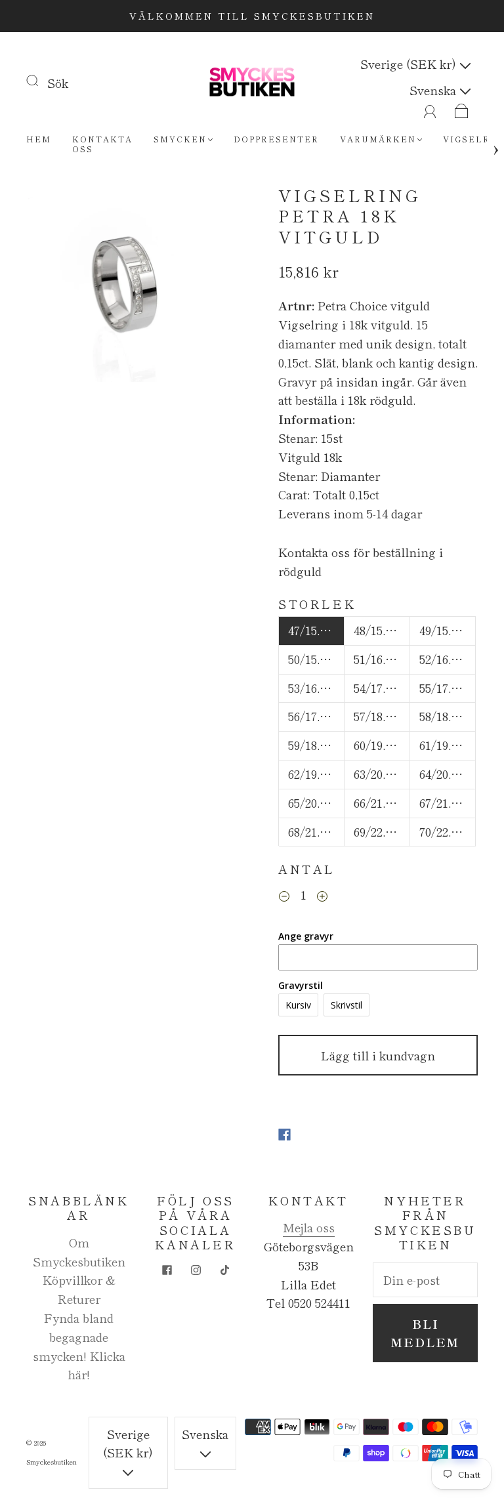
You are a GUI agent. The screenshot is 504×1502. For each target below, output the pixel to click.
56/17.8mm (316, 715)
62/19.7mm (316, 773)
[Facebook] (284, 1134)
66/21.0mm (382, 802)
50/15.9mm (316, 658)
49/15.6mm (447, 629)
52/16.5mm (447, 658)
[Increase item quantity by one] (322, 896)
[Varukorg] (462, 108)
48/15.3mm (382, 629)
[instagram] (195, 1270)
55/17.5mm (447, 687)
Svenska (434, 89)
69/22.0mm (382, 831)
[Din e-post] (425, 1279)
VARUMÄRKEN (378, 139)
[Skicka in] (40, 80)
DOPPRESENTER (276, 139)
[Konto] (430, 108)
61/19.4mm (447, 744)
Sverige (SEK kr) (409, 63)
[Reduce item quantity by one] (284, 896)
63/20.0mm (382, 773)
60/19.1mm (382, 744)
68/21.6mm (316, 831)
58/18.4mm (447, 715)
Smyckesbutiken (51, 1462)
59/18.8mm (316, 744)
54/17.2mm (382, 687)
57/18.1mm (382, 715)
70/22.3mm (447, 831)
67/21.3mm (447, 802)
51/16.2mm (382, 658)
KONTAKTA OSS (102, 144)
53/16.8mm (316, 687)
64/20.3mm (447, 773)
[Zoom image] (126, 286)
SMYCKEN (180, 139)
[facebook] (166, 1270)
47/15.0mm (316, 629)
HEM (38, 139)
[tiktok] (224, 1270)
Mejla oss (309, 1227)
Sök (57, 82)
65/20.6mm (316, 802)
